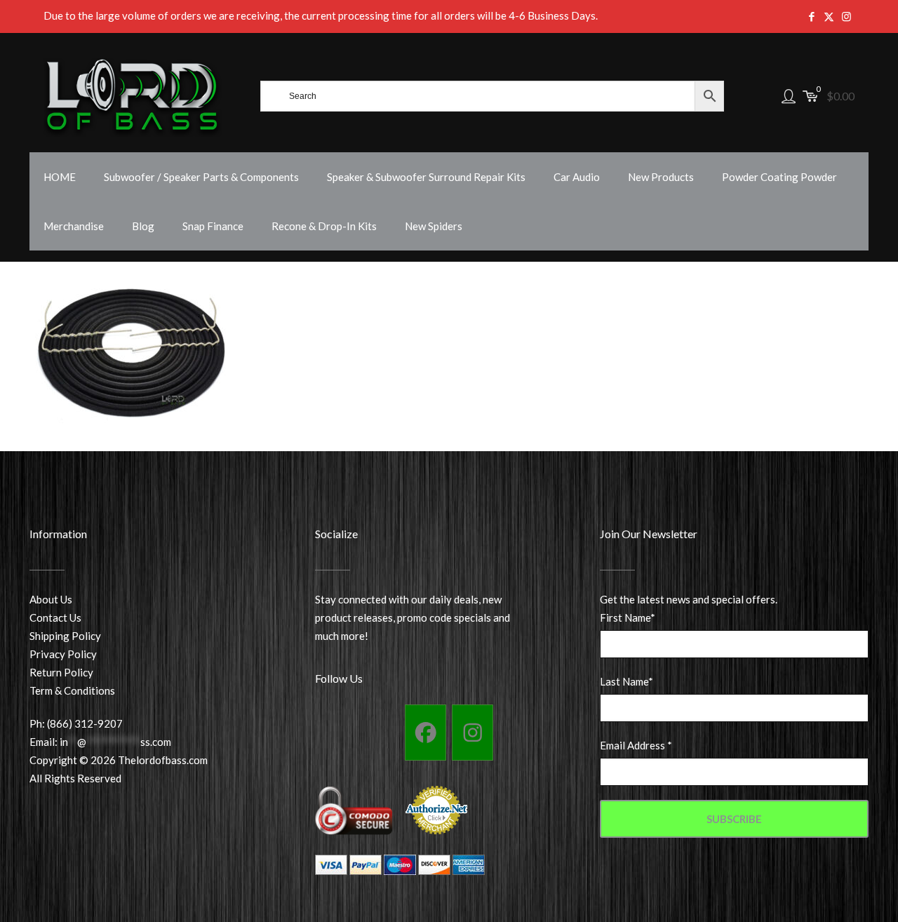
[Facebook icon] (811, 16)
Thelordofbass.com (163, 760)
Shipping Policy (65, 635)
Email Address (636, 745)
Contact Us (55, 617)
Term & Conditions (72, 690)
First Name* (627, 617)
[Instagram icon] (846, 16)
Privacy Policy (63, 654)
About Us (50, 599)
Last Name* (626, 681)
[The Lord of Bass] (132, 96)
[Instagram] (472, 732)
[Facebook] (425, 732)
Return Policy (61, 672)
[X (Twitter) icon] (829, 16)
